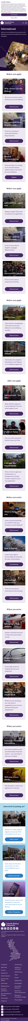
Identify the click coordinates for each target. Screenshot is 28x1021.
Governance (4, 983)
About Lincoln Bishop (4, 979)
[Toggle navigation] (26, 23)
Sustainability (18, 983)
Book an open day (14, 875)
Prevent (17, 977)
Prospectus (4, 964)
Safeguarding (18, 980)
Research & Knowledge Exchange (20, 996)
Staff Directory (18, 972)
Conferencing (18, 964)
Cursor (7, 1020)
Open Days (4, 967)
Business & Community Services (20, 991)
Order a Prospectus (14, 912)
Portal (16, 974)
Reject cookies (14, 17)
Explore (14, 177)
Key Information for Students (6, 994)
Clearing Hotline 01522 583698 (11, 1006)
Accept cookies (14, 14)
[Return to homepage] (7, 22)
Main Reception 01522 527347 (11, 1009)
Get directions (14, 564)
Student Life (4, 973)
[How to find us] (14, 950)
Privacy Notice (18, 999)
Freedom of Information (18, 968)
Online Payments (5, 976)
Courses (3, 970)
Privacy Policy (8, 12)
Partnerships (4, 998)
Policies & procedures (4, 989)
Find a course (14, 839)
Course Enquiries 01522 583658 (11, 1012)
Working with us (5, 986)
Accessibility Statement (18, 987)
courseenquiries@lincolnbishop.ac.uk (13, 1014)
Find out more (14, 107)
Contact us (4, 1001)
